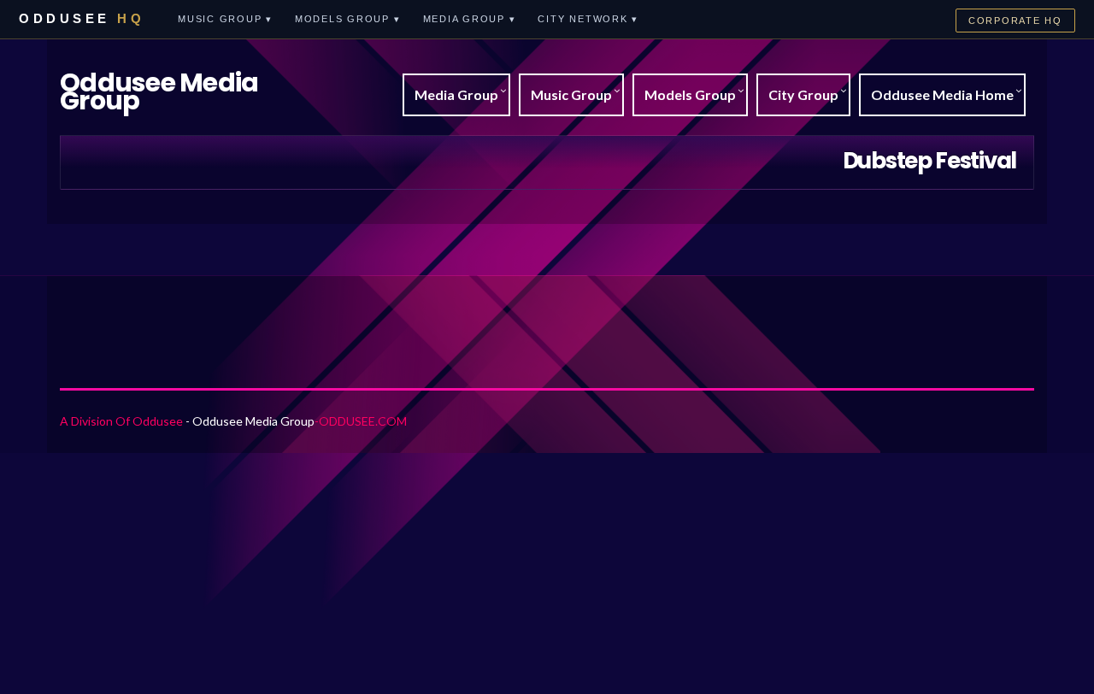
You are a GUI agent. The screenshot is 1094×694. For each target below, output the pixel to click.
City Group (803, 94)
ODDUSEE (81, 18)
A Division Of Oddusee (121, 421)
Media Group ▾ (469, 19)
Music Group (571, 94)
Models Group (690, 94)
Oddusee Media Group (159, 91)
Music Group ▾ (225, 19)
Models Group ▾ (348, 19)
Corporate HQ (1015, 20)
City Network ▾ (588, 19)
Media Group (456, 94)
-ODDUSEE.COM (361, 421)
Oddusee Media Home (942, 94)
